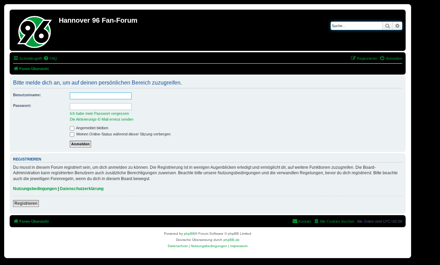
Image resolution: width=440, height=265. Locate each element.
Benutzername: (27, 95)
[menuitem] (50, 58)
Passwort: (22, 105)
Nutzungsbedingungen (35, 188)
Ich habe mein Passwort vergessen (99, 113)
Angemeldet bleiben (91, 128)
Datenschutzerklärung (81, 188)
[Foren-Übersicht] (35, 30)
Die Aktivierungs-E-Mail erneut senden (101, 119)
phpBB (189, 233)
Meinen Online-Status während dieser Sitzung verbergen (122, 134)
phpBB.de (231, 240)
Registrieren (25, 203)
